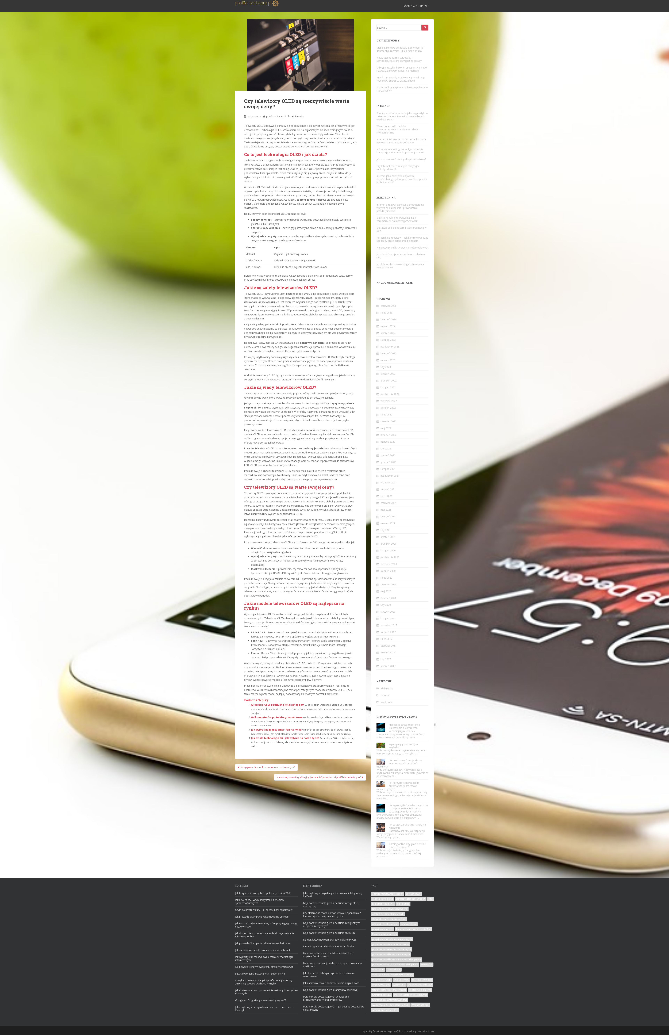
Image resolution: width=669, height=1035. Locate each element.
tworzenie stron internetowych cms (389, 999)
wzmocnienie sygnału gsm (385, 1010)
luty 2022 (385, 448)
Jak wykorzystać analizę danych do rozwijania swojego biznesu (408, 807)
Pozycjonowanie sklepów (384, 934)
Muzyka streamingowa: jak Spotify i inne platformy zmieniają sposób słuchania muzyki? (263, 982)
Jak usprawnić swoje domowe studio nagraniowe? (331, 983)
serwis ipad (378, 969)
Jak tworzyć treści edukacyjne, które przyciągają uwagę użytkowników (266, 925)
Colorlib (400, 1031)
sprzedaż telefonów (422, 979)
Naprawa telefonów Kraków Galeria (389, 908)
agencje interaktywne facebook (387, 893)
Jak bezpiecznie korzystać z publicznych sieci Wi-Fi (263, 893)
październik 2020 (389, 557)
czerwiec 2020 (388, 584)
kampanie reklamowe (383, 903)
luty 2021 (385, 530)
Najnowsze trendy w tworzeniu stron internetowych (264, 966)
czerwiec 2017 (388, 645)
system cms (399, 984)
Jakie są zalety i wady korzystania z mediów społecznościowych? (259, 901)
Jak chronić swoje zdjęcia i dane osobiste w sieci (400, 256)
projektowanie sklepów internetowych (391, 954)
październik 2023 (389, 346)
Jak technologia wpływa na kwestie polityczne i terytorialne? (402, 89)
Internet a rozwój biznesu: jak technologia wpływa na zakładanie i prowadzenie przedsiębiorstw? (400, 208)
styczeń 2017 (387, 666)
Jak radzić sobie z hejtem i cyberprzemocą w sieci (401, 229)
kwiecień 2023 (388, 353)
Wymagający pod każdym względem (403, 745)
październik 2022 (389, 394)
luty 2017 (385, 659)
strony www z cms (381, 984)
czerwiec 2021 (388, 503)
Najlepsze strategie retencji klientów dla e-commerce (404, 726)
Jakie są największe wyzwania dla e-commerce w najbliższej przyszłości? (397, 219)
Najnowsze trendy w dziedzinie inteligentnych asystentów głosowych (328, 955)
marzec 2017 (387, 652)
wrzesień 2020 (388, 564)
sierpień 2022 (388, 407)
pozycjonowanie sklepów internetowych (392, 939)
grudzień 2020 (388, 543)
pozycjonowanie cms (382, 929)
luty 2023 (385, 367)
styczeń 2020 (387, 611)
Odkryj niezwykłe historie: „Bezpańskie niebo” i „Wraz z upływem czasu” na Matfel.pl (402, 69)
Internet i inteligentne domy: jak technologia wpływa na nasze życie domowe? (401, 141)
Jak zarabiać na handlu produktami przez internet (262, 950)
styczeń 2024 (387, 333)
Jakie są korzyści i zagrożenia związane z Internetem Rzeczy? (264, 1008)
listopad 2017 (388, 618)
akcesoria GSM (413, 893)
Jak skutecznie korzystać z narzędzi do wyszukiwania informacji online (264, 935)
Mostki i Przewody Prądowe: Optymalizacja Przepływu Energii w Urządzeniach (400, 79)
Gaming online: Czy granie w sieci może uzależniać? (407, 845)
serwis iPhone (393, 969)
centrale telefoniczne (382, 898)
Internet (385, 695)
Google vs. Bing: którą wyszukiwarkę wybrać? (260, 1000)
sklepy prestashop (381, 979)
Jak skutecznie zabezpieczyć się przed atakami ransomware (329, 974)
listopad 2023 (388, 339)
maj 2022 (385, 428)
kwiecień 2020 (388, 598)
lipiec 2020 (386, 577)
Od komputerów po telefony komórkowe (276, 717)
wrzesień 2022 (388, 401)
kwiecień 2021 (388, 516)
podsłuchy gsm (408, 924)
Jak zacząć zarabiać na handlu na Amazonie (407, 826)
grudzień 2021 (388, 462)
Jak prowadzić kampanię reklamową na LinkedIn (262, 916)
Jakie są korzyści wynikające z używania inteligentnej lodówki (332, 894)
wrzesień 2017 (388, 625)
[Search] (424, 27)
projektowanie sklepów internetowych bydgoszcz (396, 959)
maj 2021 (385, 509)
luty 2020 (385, 604)
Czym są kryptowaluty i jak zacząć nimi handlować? (264, 909)
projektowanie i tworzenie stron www (390, 944)
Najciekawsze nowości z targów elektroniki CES (330, 939)
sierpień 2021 (388, 489)
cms (430, 898)
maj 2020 (385, 591)
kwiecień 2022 (388, 435)
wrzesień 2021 (388, 482)
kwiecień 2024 (388, 319)
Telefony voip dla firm (420, 989)
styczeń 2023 (387, 373)
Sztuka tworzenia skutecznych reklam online (260, 973)
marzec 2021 (387, 523)
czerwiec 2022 (388, 421)
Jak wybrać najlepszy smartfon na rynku (276, 729)
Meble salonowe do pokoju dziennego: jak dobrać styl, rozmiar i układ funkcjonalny (400, 49)
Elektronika (298, 116)
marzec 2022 (387, 441)
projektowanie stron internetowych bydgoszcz (395, 964)
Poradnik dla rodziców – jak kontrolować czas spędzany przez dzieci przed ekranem (402, 239)
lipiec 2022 (386, 414)
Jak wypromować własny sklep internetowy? (401, 159)
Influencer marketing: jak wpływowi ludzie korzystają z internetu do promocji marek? (400, 151)
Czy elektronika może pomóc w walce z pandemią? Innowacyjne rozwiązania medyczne (332, 914)
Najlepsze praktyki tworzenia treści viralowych (402, 247)
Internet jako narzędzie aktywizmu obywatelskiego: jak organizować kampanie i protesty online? (401, 179)
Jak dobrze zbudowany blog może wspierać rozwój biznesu (400, 266)
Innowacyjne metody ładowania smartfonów (328, 946)
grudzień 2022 (388, 380)
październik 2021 (389, 475)
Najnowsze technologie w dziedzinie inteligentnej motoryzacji (331, 904)
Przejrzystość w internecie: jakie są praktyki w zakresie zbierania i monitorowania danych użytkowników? (402, 116)
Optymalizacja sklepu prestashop (388, 919)
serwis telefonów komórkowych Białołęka (392, 974)
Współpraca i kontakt (416, 6)
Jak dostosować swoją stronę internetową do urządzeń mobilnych (399, 763)
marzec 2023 (387, 360)
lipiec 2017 (386, 638)
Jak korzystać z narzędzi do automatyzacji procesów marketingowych (397, 786)
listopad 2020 (388, 550)
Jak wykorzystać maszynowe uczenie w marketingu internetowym (264, 958)
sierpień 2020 (388, 570)
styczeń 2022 (387, 455)
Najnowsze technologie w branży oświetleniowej (330, 989)
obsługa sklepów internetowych (387, 913)
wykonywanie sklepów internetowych (390, 1004)
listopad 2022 (388, 387)
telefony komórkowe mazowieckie (389, 989)
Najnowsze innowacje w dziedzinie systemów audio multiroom (332, 964)
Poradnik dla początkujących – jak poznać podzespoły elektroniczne (333, 1008)
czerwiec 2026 (388, 305)
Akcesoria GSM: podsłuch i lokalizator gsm (277, 704)
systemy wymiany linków (420, 984)
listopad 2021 (388, 469)
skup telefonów (401, 979)
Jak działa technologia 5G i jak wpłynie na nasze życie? (285, 738)
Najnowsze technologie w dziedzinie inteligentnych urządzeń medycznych (331, 924)
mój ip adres (403, 903)
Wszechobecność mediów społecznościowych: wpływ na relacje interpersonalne (397, 129)
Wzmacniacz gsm (420, 1004)
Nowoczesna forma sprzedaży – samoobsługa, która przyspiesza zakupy (399, 59)
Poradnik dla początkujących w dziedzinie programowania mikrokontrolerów (326, 998)
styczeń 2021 (387, 536)
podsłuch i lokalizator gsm (385, 924)
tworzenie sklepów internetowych (410, 994)
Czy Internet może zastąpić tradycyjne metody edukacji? (398, 167)
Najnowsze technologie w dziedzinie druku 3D (329, 932)
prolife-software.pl (276, 116)
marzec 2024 (387, 326)
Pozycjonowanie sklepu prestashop (413, 929)
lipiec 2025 (386, 312)
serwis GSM (426, 964)
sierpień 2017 (388, 632)
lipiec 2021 (386, 496)
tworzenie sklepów (381, 994)
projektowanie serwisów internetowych (391, 949)
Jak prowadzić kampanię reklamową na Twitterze (262, 943)
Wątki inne (387, 702)
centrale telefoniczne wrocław (410, 898)
